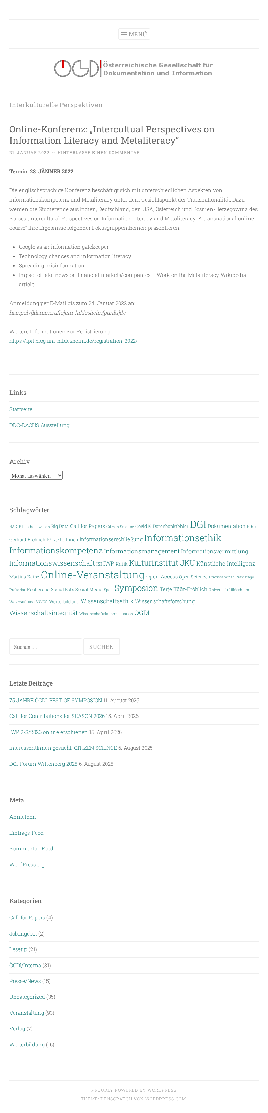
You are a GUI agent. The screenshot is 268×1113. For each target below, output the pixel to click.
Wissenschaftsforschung (165, 601)
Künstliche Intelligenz (225, 563)
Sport (108, 589)
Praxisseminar (221, 577)
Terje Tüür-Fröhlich (183, 589)
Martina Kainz (24, 577)
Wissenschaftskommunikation (106, 613)
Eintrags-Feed (26, 832)
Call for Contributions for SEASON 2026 (57, 715)
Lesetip (18, 949)
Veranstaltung (22, 601)
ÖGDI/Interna (25, 965)
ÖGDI (141, 612)
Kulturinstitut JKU (162, 563)
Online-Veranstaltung (93, 574)
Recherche (38, 589)
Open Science (193, 577)
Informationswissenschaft (52, 563)
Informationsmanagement (142, 551)
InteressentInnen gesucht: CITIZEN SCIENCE (63, 747)
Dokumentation (227, 526)
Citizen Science (120, 526)
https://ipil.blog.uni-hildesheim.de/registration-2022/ (73, 340)
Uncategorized (27, 996)
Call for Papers (87, 526)
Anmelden (22, 816)
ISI (99, 564)
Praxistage (245, 577)
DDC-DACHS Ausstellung (39, 425)
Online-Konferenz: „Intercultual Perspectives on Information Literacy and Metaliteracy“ (112, 134)
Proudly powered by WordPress (134, 1090)
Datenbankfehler (170, 526)
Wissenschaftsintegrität (43, 613)
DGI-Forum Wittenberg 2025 (43, 763)
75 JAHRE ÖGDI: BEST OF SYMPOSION (55, 700)
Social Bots (62, 589)
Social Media (89, 589)
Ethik (251, 526)
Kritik (122, 564)
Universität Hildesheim (229, 589)
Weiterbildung (64, 601)
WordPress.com (165, 1098)
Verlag (17, 1028)
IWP (108, 563)
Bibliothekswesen (34, 526)
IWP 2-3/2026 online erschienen (48, 731)
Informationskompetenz (56, 550)
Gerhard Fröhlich (27, 539)
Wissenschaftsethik (107, 601)
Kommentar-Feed (31, 848)
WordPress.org (26, 864)
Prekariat (17, 589)
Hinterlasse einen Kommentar (99, 152)
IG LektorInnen (62, 539)
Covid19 (143, 526)
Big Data (60, 526)
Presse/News (25, 980)
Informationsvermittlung (214, 551)
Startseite (20, 409)
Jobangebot (23, 933)
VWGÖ (41, 601)
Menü (138, 34)
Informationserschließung (111, 539)
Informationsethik (182, 538)
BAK (13, 526)
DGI (198, 524)
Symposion (136, 587)
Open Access (162, 576)
